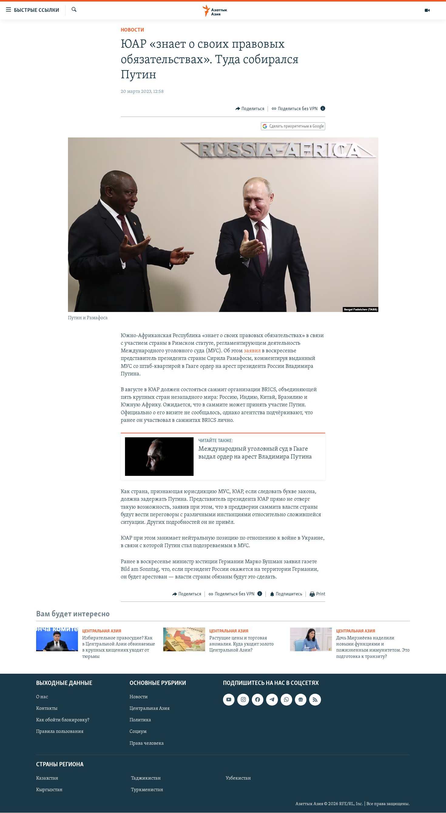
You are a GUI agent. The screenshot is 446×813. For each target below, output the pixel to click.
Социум (138, 732)
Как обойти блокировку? (62, 720)
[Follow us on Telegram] (272, 700)
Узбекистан (238, 778)
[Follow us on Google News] (300, 700)
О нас (42, 697)
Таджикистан (146, 778)
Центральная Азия (101, 631)
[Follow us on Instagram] (243, 700)
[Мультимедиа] (427, 10)
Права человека (147, 743)
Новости (132, 30)
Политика (140, 720)
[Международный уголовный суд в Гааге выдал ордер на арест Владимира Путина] (159, 456)
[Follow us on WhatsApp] (286, 700)
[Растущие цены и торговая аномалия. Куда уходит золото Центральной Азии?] (184, 639)
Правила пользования (59, 732)
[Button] (250, 109)
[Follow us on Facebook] (257, 700)
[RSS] (315, 700)
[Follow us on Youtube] (229, 700)
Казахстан (47, 778)
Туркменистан (147, 790)
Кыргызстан (49, 790)
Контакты (46, 708)
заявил (252, 351)
